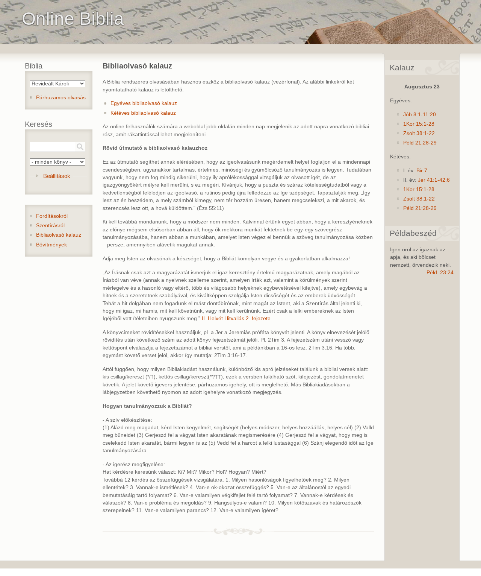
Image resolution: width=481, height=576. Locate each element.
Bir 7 (421, 170)
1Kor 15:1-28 (418, 124)
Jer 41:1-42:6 (434, 180)
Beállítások (56, 176)
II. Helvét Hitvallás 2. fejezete (236, 318)
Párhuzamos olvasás (61, 97)
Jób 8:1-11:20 (419, 114)
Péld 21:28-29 (420, 143)
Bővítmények (51, 245)
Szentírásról (50, 225)
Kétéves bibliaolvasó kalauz (143, 113)
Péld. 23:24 (440, 272)
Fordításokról (52, 216)
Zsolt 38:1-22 (419, 133)
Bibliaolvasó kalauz (58, 235)
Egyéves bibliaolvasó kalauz (143, 103)
